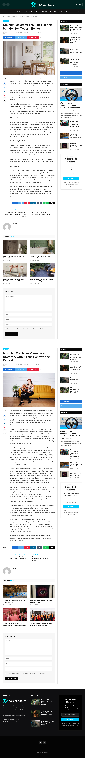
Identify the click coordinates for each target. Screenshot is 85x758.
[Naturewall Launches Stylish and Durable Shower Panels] (15, 247)
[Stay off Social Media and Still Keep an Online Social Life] (64, 61)
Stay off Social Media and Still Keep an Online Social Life (74, 62)
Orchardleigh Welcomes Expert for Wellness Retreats (76, 136)
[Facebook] (4, 83)
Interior (6, 20)
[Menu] (3, 12)
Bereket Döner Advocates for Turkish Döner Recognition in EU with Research (75, 125)
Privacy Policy (74, 725)
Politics (34, 11)
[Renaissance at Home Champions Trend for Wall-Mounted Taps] (15, 270)
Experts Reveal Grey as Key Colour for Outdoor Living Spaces (41, 280)
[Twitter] (4, 87)
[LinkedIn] (4, 91)
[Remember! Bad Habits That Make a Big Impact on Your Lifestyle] (64, 28)
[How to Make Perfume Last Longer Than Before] (64, 51)
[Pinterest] (4, 95)
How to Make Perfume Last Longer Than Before (76, 51)
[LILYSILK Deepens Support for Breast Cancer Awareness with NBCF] (15, 614)
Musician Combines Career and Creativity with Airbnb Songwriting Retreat (15, 214)
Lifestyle (6, 349)
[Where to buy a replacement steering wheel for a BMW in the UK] (71, 94)
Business (40, 748)
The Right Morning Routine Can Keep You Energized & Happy (75, 40)
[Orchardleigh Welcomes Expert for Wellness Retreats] (64, 136)
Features (25, 11)
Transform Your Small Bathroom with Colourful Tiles (42, 257)
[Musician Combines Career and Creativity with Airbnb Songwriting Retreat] (29, 390)
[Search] (82, 12)
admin (9, 32)
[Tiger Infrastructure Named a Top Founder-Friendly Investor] (42, 614)
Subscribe (77, 4)
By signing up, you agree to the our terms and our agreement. (71, 184)
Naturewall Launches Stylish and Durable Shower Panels (13, 257)
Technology (54, 11)
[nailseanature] (42, 4)
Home (18, 11)
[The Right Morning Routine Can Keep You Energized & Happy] (64, 40)
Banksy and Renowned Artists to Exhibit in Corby (76, 145)
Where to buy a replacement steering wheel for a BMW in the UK (71, 105)
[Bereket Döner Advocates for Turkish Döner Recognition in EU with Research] (64, 123)
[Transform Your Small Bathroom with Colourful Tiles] (42, 247)
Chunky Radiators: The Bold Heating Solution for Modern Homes (40, 558)
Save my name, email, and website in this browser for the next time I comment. (27, 329)
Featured (63, 99)
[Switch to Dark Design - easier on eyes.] (79, 11)
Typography (44, 11)
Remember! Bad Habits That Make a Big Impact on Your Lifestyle (76, 28)
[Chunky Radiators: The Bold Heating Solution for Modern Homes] (29, 58)
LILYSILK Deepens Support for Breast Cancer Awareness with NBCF (15, 624)
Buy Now (64, 11)
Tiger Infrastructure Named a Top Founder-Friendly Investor (41, 624)
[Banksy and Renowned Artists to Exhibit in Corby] (64, 146)
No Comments (28, 32)
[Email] (4, 100)
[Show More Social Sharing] (40, 37)
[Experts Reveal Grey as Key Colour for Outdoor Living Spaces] (42, 270)
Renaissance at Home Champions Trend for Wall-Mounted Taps (13, 280)
